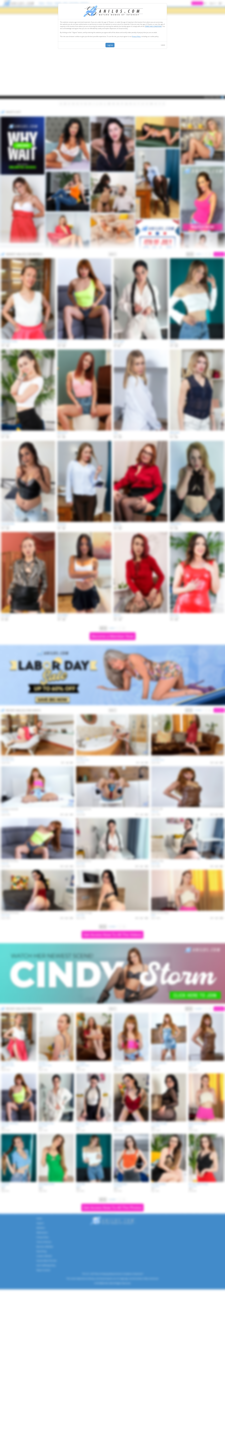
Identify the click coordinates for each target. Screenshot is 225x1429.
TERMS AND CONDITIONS (153, 26)
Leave (163, 45)
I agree (110, 45)
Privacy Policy (136, 36)
